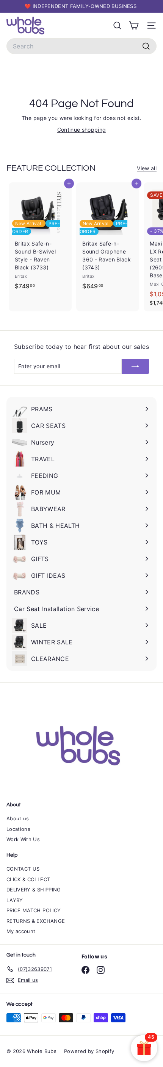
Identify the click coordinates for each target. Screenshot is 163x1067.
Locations (18, 829)
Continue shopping (81, 129)
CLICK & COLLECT (28, 879)
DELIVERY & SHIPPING (33, 890)
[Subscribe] (135, 366)
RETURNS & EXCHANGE (35, 921)
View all (147, 168)
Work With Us (23, 839)
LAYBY (14, 900)
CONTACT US (23, 869)
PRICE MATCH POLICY (33, 910)
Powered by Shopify (89, 1051)
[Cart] (134, 25)
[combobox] (81, 46)
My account (21, 931)
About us (17, 818)
